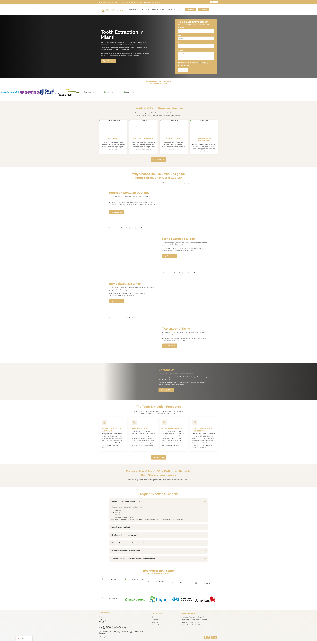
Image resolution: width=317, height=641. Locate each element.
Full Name (181, 27)
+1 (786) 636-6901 (112, 627)
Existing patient (193, 62)
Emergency (204, 62)
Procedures (133, 9)
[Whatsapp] (216, 2)
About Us (145, 9)
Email (179, 42)
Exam (181, 65)
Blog (180, 9)
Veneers (187, 65)
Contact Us (171, 9)
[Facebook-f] (211, 2)
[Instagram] (213, 2)
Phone (179, 35)
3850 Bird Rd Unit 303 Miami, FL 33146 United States (121, 632)
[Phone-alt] (215, 637)
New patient (182, 62)
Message (180, 50)
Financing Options (158, 9)
